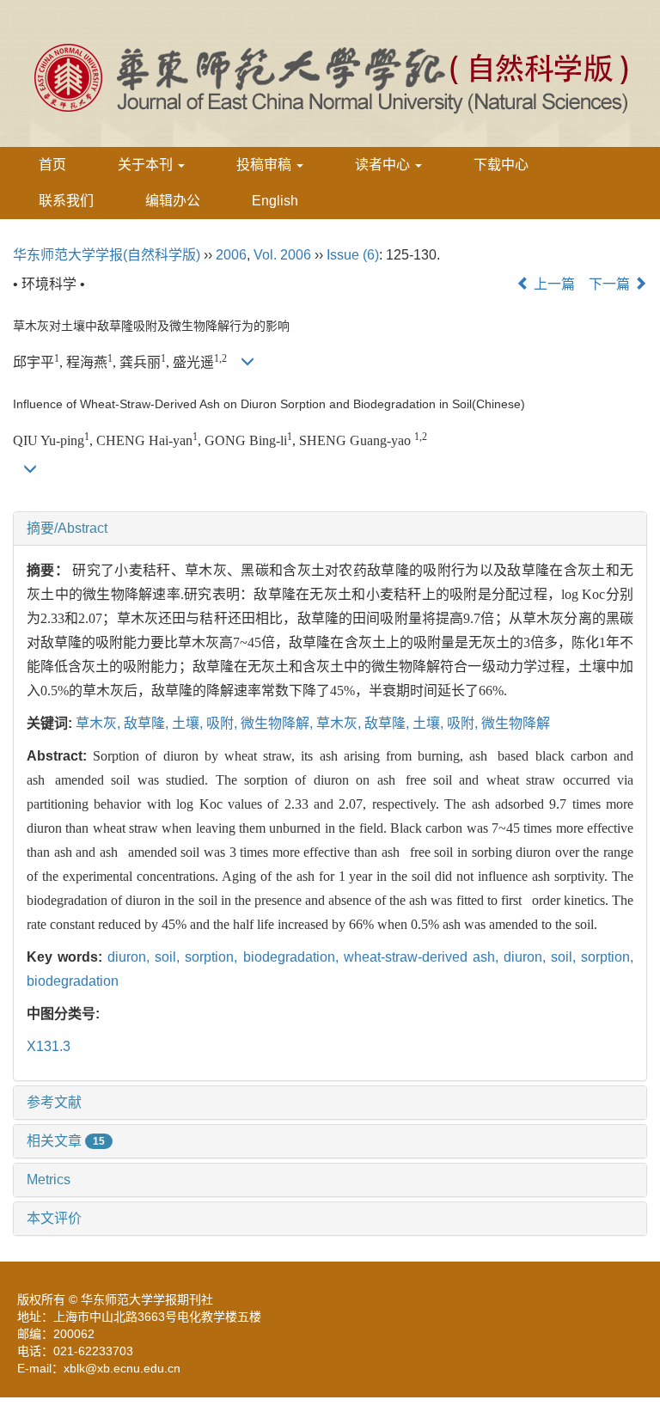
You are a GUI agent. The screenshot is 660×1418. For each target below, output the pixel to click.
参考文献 (54, 1102)
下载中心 (501, 164)
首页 (52, 164)
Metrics (48, 1179)
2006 (231, 255)
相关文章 (66, 1141)
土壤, (189, 723)
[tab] (330, 528)
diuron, (131, 957)
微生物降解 (515, 723)
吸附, (223, 723)
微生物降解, (278, 723)
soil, (170, 957)
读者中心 (384, 164)
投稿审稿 (265, 164)
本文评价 (54, 1218)
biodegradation (73, 981)
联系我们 (66, 200)
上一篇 (552, 284)
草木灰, (100, 723)
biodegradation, (293, 957)
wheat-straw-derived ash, (424, 957)
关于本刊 (147, 164)
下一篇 (611, 284)
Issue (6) (353, 255)
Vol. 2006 (282, 255)
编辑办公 (172, 200)
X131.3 (48, 1046)
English (275, 200)
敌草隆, (148, 723)
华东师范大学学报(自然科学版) (106, 255)
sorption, (213, 957)
